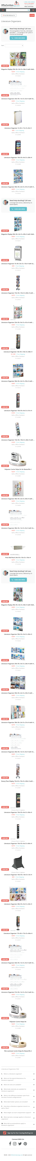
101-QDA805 (18, 476)
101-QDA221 (18, 881)
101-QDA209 (18, 819)
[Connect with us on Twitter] (20, 1143)
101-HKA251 (18, 670)
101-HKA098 (18, 505)
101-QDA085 (18, 329)
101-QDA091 (18, 787)
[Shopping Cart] (33, 10)
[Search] (28, 10)
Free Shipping (28, 6)
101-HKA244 (18, 910)
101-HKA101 (18, 240)
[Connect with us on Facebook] (10, 1143)
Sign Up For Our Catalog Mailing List (20, 1133)
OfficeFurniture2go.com (17, 1155)
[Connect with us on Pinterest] (25, 1143)
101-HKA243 (18, 611)
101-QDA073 (18, 299)
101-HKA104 (18, 699)
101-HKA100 (18, 193)
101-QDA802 (18, 1057)
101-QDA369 (18, 564)
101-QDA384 (18, 134)
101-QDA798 (18, 446)
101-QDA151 (18, 270)
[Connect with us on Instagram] (14, 1143)
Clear (32, 15)
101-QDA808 (18, 1028)
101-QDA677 (18, 940)
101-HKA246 (18, 640)
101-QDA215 (18, 850)
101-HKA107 (18, 729)
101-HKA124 (18, 387)
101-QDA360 (18, 534)
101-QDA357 (18, 998)
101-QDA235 (18, 358)
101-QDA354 (18, 105)
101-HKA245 (18, 76)
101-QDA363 (18, 969)
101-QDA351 (18, 758)
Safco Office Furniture (18, 74)
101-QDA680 (18, 164)
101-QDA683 (18, 417)
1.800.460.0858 (29, 2)
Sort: (2, 45)
